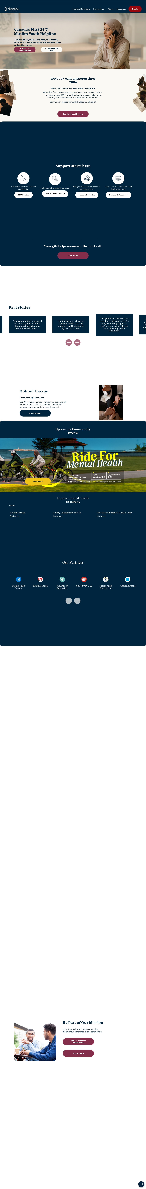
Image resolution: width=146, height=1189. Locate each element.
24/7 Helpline (23, 195)
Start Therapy (35, 413)
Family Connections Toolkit (67, 512)
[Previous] (69, 342)
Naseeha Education (87, 195)
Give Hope (73, 255)
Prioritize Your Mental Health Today (114, 512)
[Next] (77, 342)
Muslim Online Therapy (55, 194)
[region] (73, 185)
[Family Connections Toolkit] (73, 509)
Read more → (14, 516)
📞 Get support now (51, 49)
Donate (135, 9)
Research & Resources (118, 195)
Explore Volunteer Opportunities (78, 1041)
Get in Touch (78, 1053)
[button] (133, 505)
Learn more (38, 481)
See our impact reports (73, 114)
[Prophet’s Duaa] (30, 509)
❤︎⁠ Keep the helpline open (25, 49)
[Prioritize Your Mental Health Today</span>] (117, 509)
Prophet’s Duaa (17, 512)
